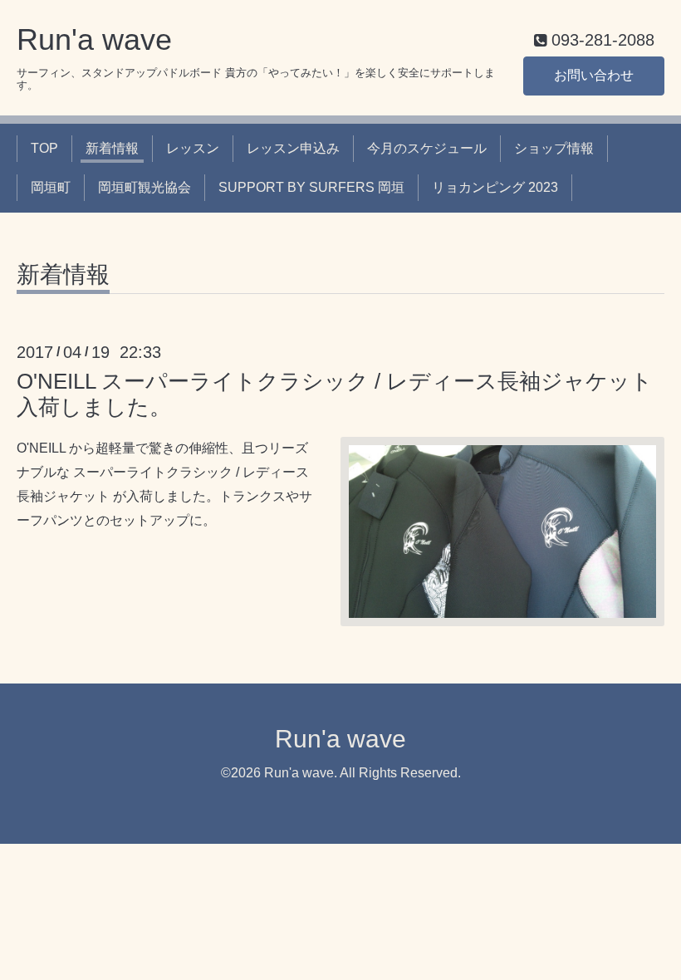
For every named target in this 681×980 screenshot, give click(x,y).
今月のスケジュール (427, 148)
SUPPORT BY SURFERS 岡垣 (311, 187)
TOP (44, 148)
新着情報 (112, 148)
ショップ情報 (554, 148)
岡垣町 (51, 187)
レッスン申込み (293, 148)
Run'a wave (94, 39)
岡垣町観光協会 (144, 187)
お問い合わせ (594, 75)
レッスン (192, 148)
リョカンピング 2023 (495, 187)
